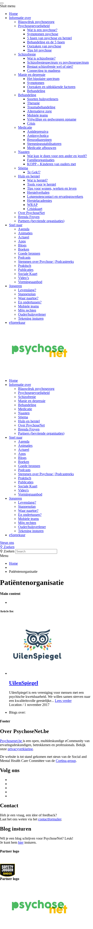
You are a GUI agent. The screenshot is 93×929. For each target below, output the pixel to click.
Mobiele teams (37, 115)
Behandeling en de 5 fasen (46, 42)
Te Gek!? (33, 172)
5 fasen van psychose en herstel (49, 38)
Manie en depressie (31, 75)
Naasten (24, 152)
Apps (22, 241)
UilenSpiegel (23, 683)
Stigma (23, 168)
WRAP (32, 205)
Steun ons (7, 543)
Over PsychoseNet (31, 213)
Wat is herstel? (37, 180)
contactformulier (49, 819)
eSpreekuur (17, 322)
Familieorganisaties (40, 160)
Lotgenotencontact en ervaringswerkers (55, 196)
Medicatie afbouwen (41, 148)
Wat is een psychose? (42, 30)
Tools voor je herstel (41, 184)
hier (20, 842)
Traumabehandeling (41, 107)
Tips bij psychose (39, 50)
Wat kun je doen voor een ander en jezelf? (57, 156)
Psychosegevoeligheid (34, 26)
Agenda (23, 229)
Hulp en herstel (29, 176)
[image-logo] (7, 870)
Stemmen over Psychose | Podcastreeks (46, 261)
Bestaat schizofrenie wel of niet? (50, 66)
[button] (46, 543)
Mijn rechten (27, 310)
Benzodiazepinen (39, 140)
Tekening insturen (31, 318)
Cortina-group (66, 761)
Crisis (31, 123)
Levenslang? (27, 290)
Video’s (23, 278)
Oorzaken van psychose (44, 46)
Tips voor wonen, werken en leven (52, 188)
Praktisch (24, 266)
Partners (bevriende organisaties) (41, 221)
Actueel (23, 237)
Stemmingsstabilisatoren (44, 144)
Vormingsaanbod (30, 282)
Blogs (22, 245)
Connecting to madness (43, 70)
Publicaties (25, 270)
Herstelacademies (39, 201)
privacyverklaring (20, 749)
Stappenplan (27, 294)
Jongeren (15, 286)
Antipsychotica (38, 135)
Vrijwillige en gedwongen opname (51, 119)
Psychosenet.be (11, 741)
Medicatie (25, 127)
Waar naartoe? (28, 298)
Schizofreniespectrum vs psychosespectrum (58, 62)
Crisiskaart (34, 209)
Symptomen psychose (42, 34)
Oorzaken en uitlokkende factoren (51, 87)
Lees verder (63, 701)
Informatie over (20, 18)
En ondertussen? (30, 302)
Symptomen (35, 83)
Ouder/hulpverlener (32, 314)
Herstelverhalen (38, 192)
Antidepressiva (37, 131)
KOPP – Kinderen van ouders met (51, 164)
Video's (23, 490)
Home (13, 14)
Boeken (23, 249)
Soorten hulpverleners (42, 99)
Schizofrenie (27, 54)
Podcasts (24, 257)
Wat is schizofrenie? (41, 58)
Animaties (25, 233)
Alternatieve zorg (39, 111)
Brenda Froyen (29, 217)
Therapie (33, 103)
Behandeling (36, 91)
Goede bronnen (29, 253)
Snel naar (15, 225)
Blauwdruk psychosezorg (36, 22)
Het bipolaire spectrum (43, 79)
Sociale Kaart (27, 274)
